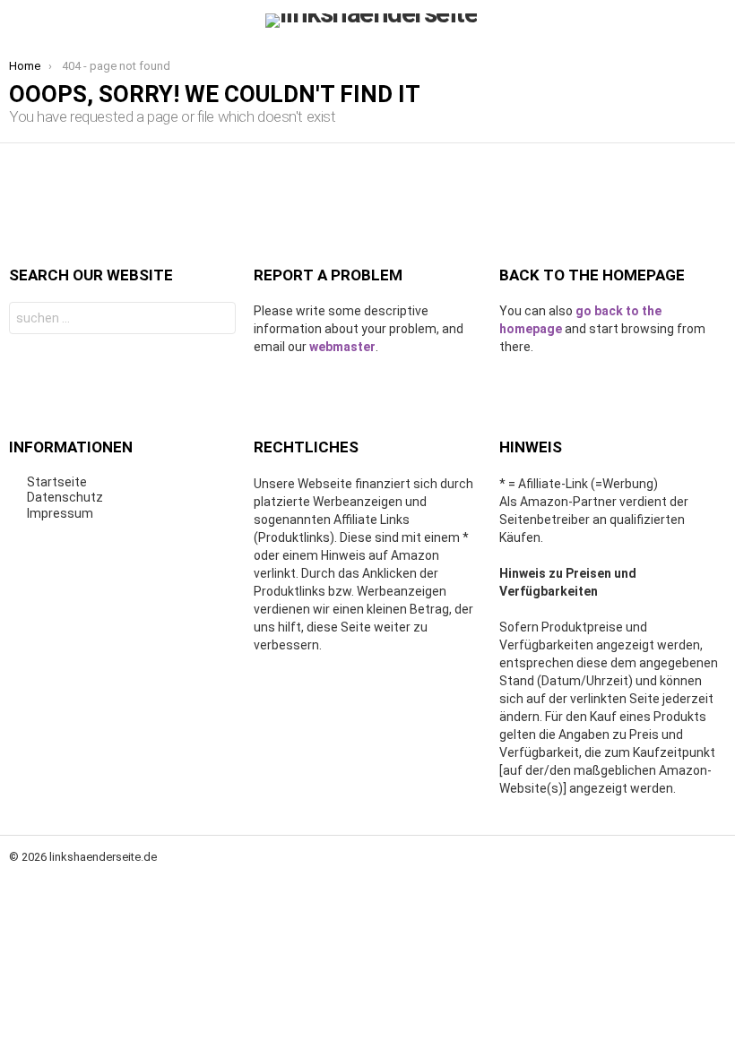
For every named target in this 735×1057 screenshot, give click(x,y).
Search (218, 320)
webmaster (342, 346)
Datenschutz (65, 497)
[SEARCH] (715, 21)
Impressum (60, 513)
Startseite (57, 482)
